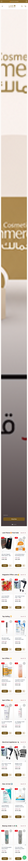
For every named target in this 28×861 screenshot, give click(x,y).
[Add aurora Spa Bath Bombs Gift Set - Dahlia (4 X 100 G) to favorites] (10, 579)
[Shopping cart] (24, 857)
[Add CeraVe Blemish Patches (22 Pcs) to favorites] (10, 789)
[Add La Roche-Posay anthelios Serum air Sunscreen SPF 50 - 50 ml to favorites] (24, 789)
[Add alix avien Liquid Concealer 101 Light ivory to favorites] (10, 621)
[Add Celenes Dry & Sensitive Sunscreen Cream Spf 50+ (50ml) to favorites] (10, 663)
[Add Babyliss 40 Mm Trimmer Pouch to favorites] (24, 747)
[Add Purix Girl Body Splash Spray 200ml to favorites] (10, 830)
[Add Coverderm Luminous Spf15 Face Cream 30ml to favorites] (24, 663)
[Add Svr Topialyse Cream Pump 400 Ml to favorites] (24, 705)
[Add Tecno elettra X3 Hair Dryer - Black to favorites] (24, 579)
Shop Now (14, 519)
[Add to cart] (10, 565)
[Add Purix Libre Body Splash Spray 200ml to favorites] (24, 830)
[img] (7, 544)
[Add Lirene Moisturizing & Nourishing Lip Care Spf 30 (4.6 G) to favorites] (24, 537)
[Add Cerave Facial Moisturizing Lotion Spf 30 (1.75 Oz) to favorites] (24, 621)
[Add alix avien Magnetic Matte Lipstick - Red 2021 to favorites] (10, 537)
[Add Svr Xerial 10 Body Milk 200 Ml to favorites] (10, 705)
